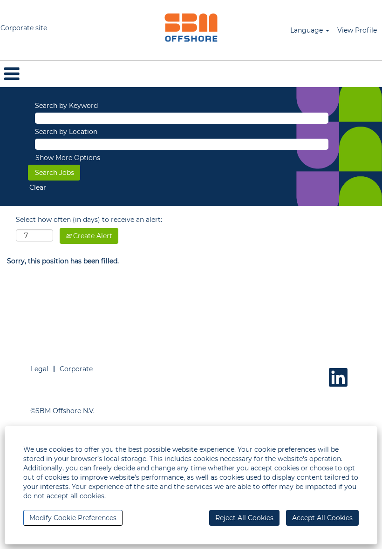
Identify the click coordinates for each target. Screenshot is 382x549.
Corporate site (23, 28)
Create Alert (91, 236)
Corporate (76, 369)
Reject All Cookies (244, 518)
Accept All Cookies (322, 518)
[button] (191, 73)
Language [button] (307, 30)
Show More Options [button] (67, 158)
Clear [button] (37, 187)
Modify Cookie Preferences (72, 518)
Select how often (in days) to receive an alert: (89, 219)
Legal (39, 369)
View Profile (357, 30)
